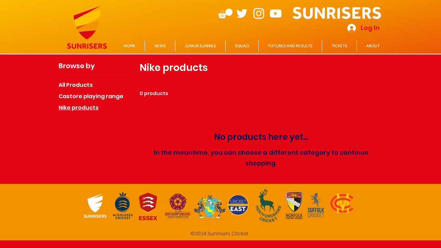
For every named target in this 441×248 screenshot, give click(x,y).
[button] (225, 13)
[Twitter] (242, 13)
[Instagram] (259, 13)
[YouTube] (275, 13)
